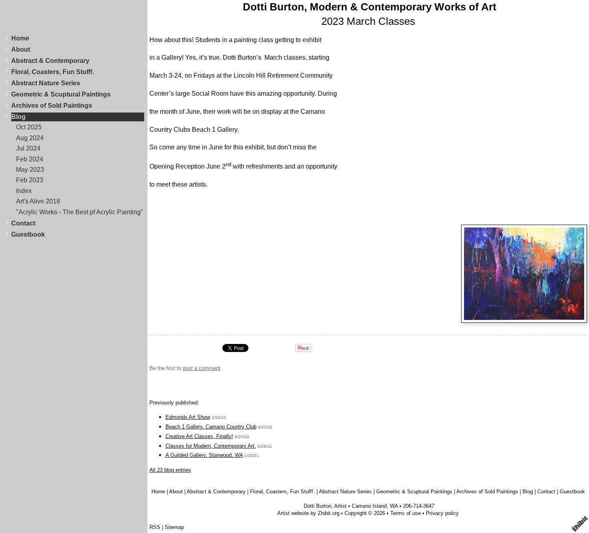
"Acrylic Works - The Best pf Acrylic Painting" (79, 212)
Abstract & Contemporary (50, 60)
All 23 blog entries (170, 470)
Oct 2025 (29, 127)
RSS (154, 527)
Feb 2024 (29, 159)
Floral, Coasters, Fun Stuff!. (52, 71)
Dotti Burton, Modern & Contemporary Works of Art (369, 6)
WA (394, 506)
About (20, 49)
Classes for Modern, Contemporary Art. (210, 446)
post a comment (201, 368)
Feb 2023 (29, 180)
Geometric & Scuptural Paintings (61, 94)
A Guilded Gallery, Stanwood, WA (204, 455)
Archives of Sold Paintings (51, 105)
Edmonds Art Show (187, 417)
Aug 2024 (30, 138)
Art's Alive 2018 (38, 201)
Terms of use (405, 513)
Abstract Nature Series (45, 83)
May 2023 (30, 169)
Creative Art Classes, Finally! (199, 436)
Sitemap (174, 527)
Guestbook (28, 234)
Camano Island (369, 506)
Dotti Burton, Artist (325, 506)
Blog (18, 116)
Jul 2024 (28, 148)
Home (20, 38)
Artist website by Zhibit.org (308, 513)
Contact (23, 223)
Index (24, 190)
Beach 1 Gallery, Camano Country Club (210, 427)
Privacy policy (442, 513)
